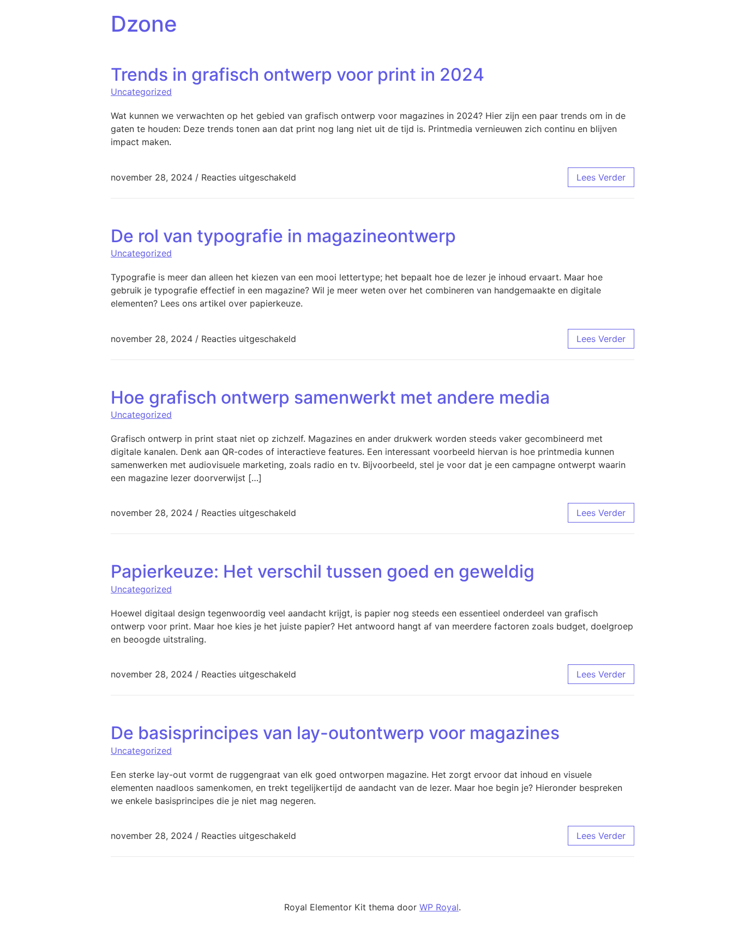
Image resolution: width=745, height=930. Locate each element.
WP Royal (439, 907)
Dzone (144, 23)
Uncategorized (141, 91)
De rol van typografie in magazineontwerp (283, 236)
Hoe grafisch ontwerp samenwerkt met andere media (330, 397)
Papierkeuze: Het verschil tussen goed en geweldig (322, 571)
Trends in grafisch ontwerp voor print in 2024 (297, 74)
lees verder (601, 177)
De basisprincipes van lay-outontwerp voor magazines (335, 732)
